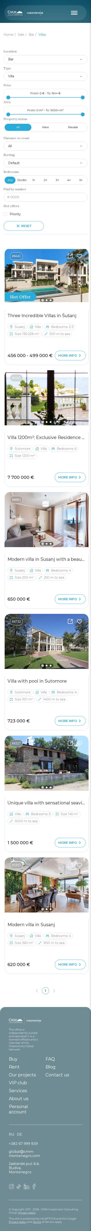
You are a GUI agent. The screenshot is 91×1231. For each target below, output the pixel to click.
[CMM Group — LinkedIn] (26, 1188)
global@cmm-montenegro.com (24, 1154)
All (18, 127)
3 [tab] (50, 300)
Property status (15, 119)
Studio (22, 180)
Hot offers (11, 206)
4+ (69, 180)
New (45, 127)
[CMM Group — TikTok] (19, 1188)
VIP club (18, 1082)
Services (18, 1090)
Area (7, 102)
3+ (57, 180)
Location (10, 51)
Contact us (57, 1074)
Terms (37, 1222)
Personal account (18, 1109)
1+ (33, 180)
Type (7, 68)
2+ (45, 180)
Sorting (9, 155)
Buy (13, 1059)
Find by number (15, 189)
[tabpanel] (47, 276)
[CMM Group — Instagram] (11, 1188)
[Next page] (54, 990)
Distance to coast (16, 138)
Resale (73, 127)
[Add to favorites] (79, 256)
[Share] (70, 256)
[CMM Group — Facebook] (34, 1188)
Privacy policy (27, 1212)
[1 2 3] (47, 276)
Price (7, 85)
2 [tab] (46, 300)
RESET (26, 226)
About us (18, 1098)
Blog (50, 1067)
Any (10, 180)
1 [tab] (42, 300)
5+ (80, 180)
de (19, 1134)
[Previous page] (37, 990)
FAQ (50, 1059)
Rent (14, 1067)
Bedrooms (11, 172)
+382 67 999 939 (23, 1144)
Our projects (22, 1074)
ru (11, 1134)
